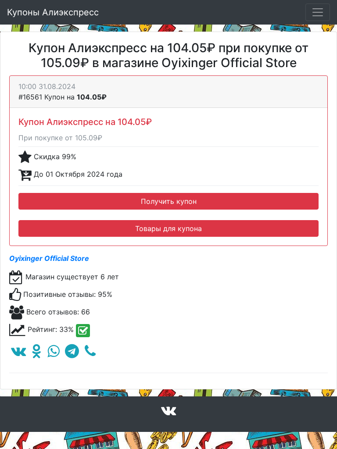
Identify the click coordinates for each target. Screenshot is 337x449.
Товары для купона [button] (168, 228)
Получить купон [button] (169, 201)
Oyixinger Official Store (49, 258)
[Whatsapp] (53, 353)
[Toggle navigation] (317, 12)
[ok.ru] (37, 353)
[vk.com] (18, 353)
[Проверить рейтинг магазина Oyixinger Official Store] (83, 330)
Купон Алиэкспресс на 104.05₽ (85, 122)
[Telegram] (72, 353)
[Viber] (90, 353)
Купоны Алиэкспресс (53, 12)
